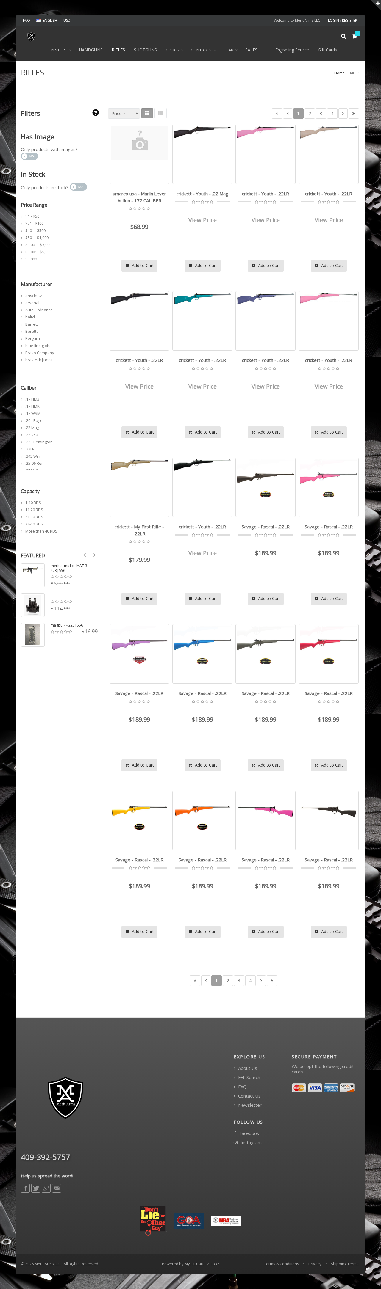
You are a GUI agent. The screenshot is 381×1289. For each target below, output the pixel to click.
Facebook (248, 1133)
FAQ (26, 20)
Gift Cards (327, 50)
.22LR (30, 449)
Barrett (31, 324)
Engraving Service (292, 50)
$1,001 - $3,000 (38, 244)
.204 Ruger (34, 420)
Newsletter (249, 1105)
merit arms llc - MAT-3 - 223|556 (70, 568)
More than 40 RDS (41, 531)
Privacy (314, 1263)
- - (52, 595)
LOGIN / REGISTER (342, 20)
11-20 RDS (34, 509)
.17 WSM (32, 413)
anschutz (33, 295)
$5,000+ (32, 259)
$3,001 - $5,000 (38, 252)
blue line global (39, 345)
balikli (30, 317)
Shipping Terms (345, 1263)
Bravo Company (39, 352)
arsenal (32, 302)
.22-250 (31, 434)
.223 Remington (39, 442)
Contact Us (249, 1096)
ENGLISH (50, 20)
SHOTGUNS (145, 50)
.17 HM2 (32, 399)
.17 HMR (32, 406)
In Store (59, 50)
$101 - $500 (35, 230)
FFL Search (248, 1077)
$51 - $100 (34, 223)
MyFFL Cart (194, 1263)
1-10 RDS (33, 502)
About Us (247, 1068)
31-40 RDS (34, 524)
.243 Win (32, 456)
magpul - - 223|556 (67, 625)
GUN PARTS (201, 50)
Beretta (32, 331)
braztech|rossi (38, 359)
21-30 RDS (34, 516)
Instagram (250, 1142)
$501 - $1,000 (37, 237)
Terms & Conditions (281, 1263)
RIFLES (118, 50)
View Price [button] (202, 220)
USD (67, 20)
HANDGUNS (91, 50)
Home (339, 73)
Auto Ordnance (39, 310)
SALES (251, 50)
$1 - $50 (32, 216)
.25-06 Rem (35, 463)
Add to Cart (142, 265)
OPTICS (172, 50)
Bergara (32, 338)
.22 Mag (32, 427)
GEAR (228, 50)
